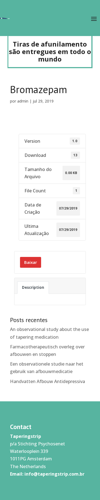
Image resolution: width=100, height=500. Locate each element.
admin (22, 101)
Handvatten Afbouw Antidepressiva (47, 381)
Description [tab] (33, 287)
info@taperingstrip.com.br (54, 474)
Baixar (30, 262)
